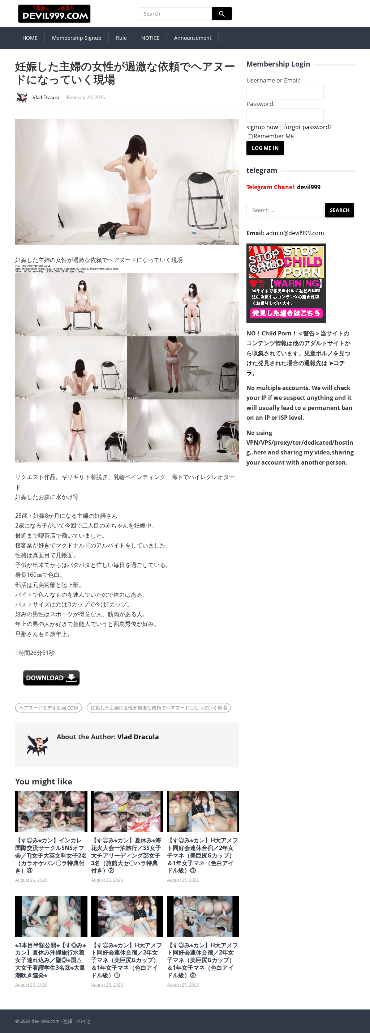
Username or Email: (273, 80)
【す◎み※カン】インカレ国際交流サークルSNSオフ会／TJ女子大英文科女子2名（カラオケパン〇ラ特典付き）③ (51, 855)
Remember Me (274, 136)
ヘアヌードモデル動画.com (48, 707)
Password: (260, 104)
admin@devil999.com (295, 233)
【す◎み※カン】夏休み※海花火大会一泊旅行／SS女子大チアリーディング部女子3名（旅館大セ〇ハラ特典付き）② (126, 855)
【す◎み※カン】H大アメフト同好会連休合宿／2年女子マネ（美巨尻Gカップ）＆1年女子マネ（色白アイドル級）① (126, 960)
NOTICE (150, 37)
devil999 (308, 187)
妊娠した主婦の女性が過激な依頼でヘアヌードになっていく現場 (159, 707)
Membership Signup (77, 37)
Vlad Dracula (46, 97)
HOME (30, 37)
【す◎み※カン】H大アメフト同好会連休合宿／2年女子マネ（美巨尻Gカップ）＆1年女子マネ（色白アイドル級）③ (202, 855)
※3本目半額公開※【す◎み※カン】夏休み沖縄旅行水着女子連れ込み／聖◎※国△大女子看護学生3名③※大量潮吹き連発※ (50, 960)
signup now (262, 127)
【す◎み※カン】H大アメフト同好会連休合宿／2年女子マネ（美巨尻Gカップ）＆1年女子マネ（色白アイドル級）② (202, 960)
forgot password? (308, 127)
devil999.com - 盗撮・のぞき (61, 1021)
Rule (121, 37)
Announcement (192, 37)
